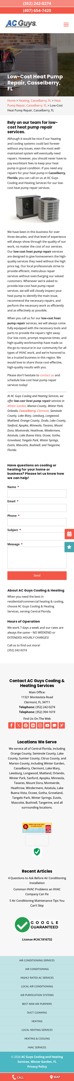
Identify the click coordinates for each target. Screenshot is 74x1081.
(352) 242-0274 (45, 707)
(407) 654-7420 (37, 10)
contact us (47, 375)
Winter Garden (16, 406)
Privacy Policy (37, 1067)
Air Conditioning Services (37, 960)
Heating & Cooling (37, 1038)
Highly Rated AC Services (37, 977)
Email (12, 501)
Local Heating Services (37, 1030)
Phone (13, 516)
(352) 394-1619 (45, 712)
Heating (37, 1021)
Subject (14, 530)
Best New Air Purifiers (37, 1004)
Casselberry (27, 411)
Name (13, 487)
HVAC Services (37, 1047)
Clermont (43, 411)
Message (15, 544)
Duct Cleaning (37, 1012)
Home (11, 101)
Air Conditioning (37, 969)
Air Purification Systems (37, 995)
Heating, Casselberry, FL (35, 101)
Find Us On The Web (37, 719)
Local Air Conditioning (37, 986)
